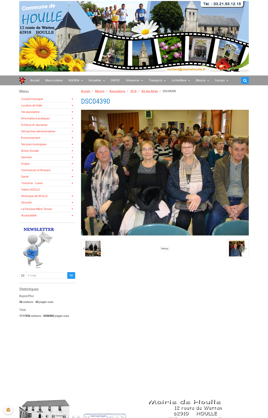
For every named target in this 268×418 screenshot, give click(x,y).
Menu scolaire (54, 80)
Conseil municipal (32, 99)
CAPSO (115, 80)
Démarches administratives (38, 131)
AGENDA (74, 80)
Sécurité (26, 202)
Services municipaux (34, 144)
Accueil (34, 80)
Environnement (30, 137)
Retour (165, 248)
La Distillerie (179, 80)
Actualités (95, 80)
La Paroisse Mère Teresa (36, 209)
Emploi (25, 163)
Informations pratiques (35, 118)
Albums (201, 80)
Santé (25, 176)
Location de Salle (31, 105)
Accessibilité (29, 215)
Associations (117, 91)
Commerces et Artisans (36, 170)
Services (26, 157)
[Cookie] (8, 409)
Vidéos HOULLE (30, 189)
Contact (220, 80)
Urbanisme (133, 80)
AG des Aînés (149, 91)
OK (71, 275)
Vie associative (30, 112)
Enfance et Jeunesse (34, 124)
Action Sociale (30, 150)
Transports (156, 80)
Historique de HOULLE (34, 196)
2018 (133, 91)
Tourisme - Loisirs (32, 183)
